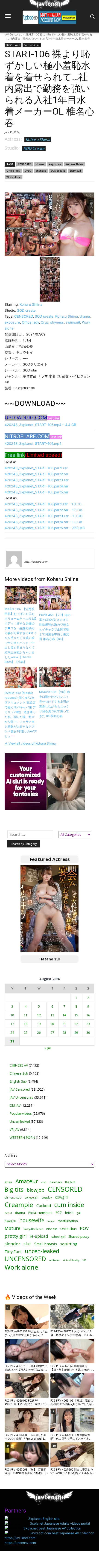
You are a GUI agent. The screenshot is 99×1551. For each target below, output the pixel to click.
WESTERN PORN (22, 1137)
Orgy (28, 170)
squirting (68, 1243)
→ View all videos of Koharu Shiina (30, 743)
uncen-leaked (42, 1251)
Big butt (70, 1182)
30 (88, 1032)
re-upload (39, 1236)
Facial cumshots (40, 1212)
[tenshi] (14, 559)
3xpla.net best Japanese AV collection (52, 1528)
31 (12, 1041)
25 (25, 1032)
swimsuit (75, 170)
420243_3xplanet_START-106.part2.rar (36, 474)
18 (25, 1024)
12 (39, 1015)
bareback (56, 1182)
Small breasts (45, 1244)
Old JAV (15, 1105)
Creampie (19, 1204)
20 (52, 1024)
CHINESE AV (19, 1065)
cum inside (69, 1204)
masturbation (68, 1221)
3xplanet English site (43, 1519)
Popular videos (31, 45)
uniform (54, 1260)
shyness (41, 170)
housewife (31, 1220)
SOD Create (33, 148)
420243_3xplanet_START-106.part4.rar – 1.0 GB (43, 522)
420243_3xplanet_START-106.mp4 (33, 443)
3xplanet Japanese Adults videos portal (60, 1523)
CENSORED (24, 164)
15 (76, 1015)
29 (76, 1032)
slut (27, 1243)
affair (8, 1182)
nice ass (51, 1229)
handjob (10, 1221)
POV (84, 1228)
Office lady (13, 170)
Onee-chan (68, 1228)
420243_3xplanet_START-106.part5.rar (36, 492)
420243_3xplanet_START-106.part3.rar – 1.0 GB (43, 516)
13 (52, 1015)
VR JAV (14, 1129)
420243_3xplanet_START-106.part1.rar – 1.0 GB (43, 504)
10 (12, 1015)
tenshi (29, 555)
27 (52, 1032)
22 (76, 1024)
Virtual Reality (71, 1260)
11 (25, 1015)
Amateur (26, 1181)
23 (88, 1024)
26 (39, 1032)
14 (64, 1015)
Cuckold (43, 1205)
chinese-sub (13, 1197)
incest (51, 1221)
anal (43, 1182)
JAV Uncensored (21, 1097)
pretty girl (15, 1236)
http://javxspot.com (36, 561)
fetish (69, 1212)
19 (39, 1024)
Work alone (13, 177)
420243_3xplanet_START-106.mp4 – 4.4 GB (40, 425)
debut (8, 1213)
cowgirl (61, 1197)
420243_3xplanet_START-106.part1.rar (36, 468)
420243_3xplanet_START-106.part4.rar (36, 486)
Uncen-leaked (20, 1121)
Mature (12, 1228)
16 (88, 1015)
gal (79, 1213)
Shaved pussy (78, 1236)
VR (84, 1260)
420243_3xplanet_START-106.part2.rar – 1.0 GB (43, 510)
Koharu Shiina (38, 139)
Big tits (14, 1189)
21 (64, 1024)
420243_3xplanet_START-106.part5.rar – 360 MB (45, 528)
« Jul (48, 1048)
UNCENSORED (25, 1259)
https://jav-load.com (20, 1538)
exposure (55, 164)
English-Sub (18, 1081)
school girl (58, 1237)
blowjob (35, 1190)
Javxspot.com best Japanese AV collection (61, 1533)
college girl (31, 1197)
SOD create (58, 170)
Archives (11, 1155)
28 (64, 1032)
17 (12, 1024)
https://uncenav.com (20, 1543)
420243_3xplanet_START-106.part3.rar (37, 480)
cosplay (47, 1197)
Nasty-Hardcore (33, 1229)
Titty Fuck (13, 1251)
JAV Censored (13, 34)
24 (12, 1032)
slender (12, 1243)
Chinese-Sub (19, 1073)
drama (40, 164)
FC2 (58, 1212)
